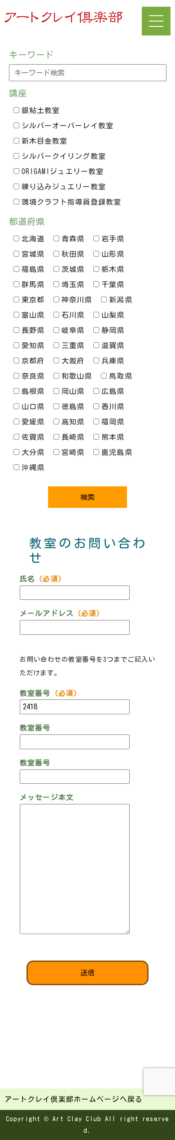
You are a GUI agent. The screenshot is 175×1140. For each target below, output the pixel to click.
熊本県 (112, 437)
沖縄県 (33, 467)
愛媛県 (33, 421)
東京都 (33, 299)
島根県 (33, 391)
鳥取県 (120, 376)
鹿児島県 (116, 452)
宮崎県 (72, 452)
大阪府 (72, 360)
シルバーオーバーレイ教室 (68, 125)
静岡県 (112, 330)
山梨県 (112, 315)
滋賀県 (112, 345)
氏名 (43, 578)
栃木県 (112, 269)
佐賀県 (33, 437)
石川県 (72, 315)
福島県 (33, 269)
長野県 (33, 330)
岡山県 (72, 391)
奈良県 (33, 376)
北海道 (33, 238)
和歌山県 (76, 376)
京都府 (33, 360)
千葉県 (112, 284)
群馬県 (33, 284)
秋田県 (72, 254)
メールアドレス (62, 613)
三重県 (72, 345)
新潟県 (120, 299)
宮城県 (33, 254)
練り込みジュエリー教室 (64, 186)
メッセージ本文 (47, 797)
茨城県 (72, 269)
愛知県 (33, 345)
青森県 (72, 238)
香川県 (112, 406)
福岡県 (112, 421)
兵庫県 (112, 360)
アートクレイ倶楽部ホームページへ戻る (73, 1099)
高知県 (72, 421)
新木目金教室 (45, 140)
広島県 (112, 391)
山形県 (112, 254)
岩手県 (112, 238)
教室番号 (50, 693)
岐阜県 (72, 330)
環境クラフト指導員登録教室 (72, 201)
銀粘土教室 (41, 110)
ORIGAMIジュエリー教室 (63, 171)
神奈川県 (76, 299)
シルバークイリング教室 (64, 156)
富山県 (33, 315)
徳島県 (72, 406)
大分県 (33, 452)
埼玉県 (72, 284)
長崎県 (72, 437)
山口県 (33, 406)
